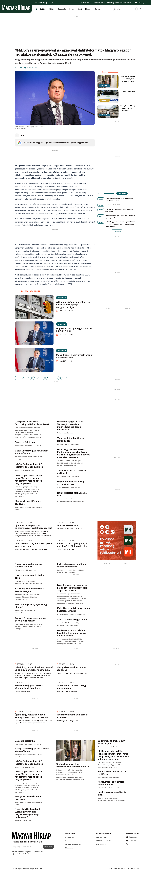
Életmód (88, 9)
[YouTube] (139, 3)
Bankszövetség (52, 378)
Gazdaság (62, 9)
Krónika (104, 100)
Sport (80, 9)
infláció (64, 378)
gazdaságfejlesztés (23, 378)
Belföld (42, 9)
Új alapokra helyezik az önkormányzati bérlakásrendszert (127, 79)
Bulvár (97, 9)
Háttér (71, 9)
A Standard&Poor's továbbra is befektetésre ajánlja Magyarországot (73, 305)
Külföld (51, 9)
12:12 (101, 210)
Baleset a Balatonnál (127, 91)
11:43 (101, 222)
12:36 (101, 199)
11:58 (101, 216)
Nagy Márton (38, 378)
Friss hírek (41, 3)
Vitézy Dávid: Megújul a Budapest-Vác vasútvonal (128, 108)
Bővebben (117, 231)
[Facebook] (136, 3)
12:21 (101, 205)
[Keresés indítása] (135, 9)
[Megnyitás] (36, 9)
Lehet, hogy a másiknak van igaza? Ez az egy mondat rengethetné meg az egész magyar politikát (120, 224)
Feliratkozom (48, 847)
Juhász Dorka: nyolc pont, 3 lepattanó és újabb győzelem (120, 217)
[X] (143, 3)
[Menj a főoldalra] (16, 7)
